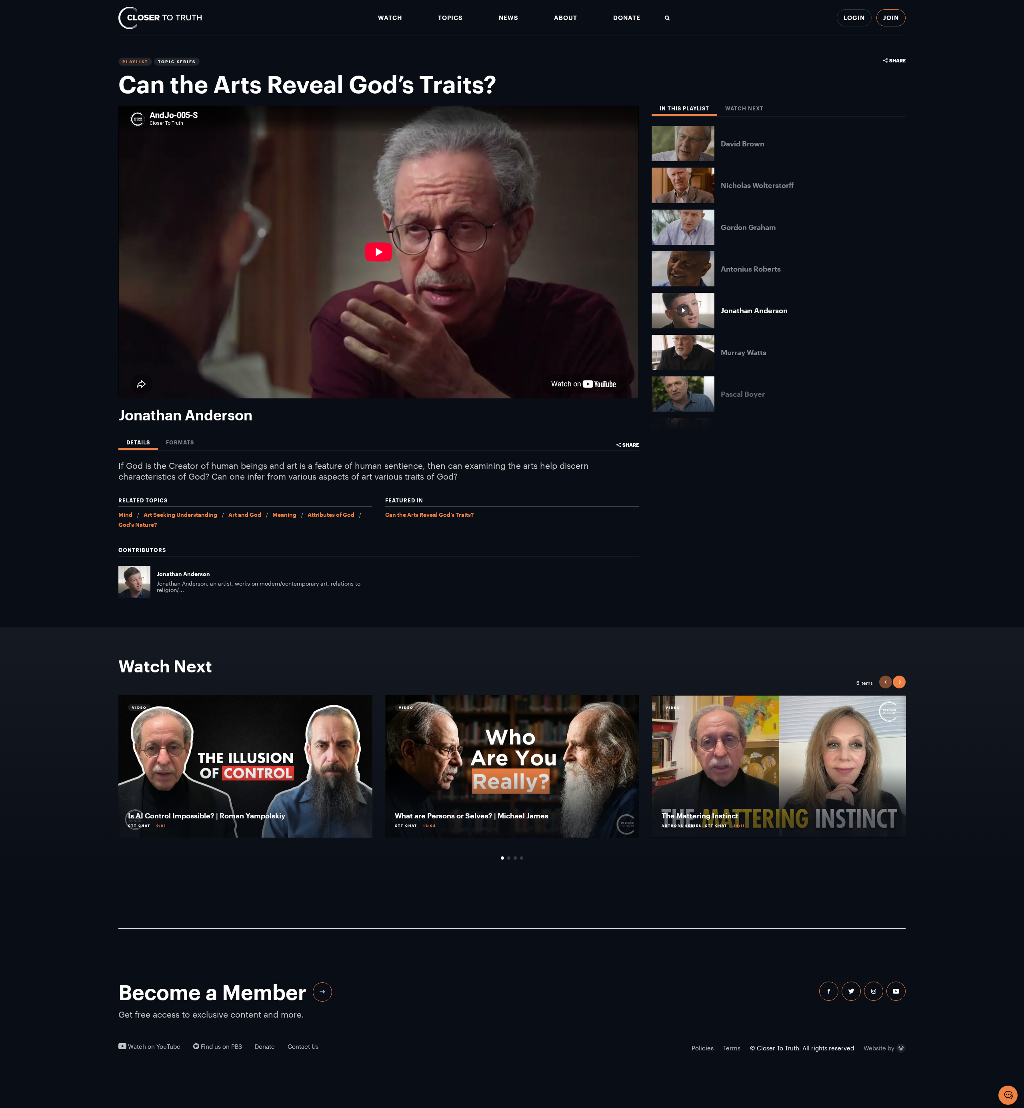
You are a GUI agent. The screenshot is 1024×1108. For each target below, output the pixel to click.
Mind (125, 514)
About (565, 17)
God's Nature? (137, 524)
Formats (180, 443)
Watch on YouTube (153, 1046)
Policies (703, 1048)
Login (854, 17)
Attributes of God (331, 514)
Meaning (284, 514)
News (508, 17)
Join (891, 17)
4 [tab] (521, 858)
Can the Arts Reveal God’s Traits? (429, 514)
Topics (450, 17)
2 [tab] (508, 858)
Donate (626, 17)
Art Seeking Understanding (180, 514)
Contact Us (303, 1046)
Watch (390, 17)
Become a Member (212, 992)
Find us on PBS (220, 1046)
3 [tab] (515, 858)
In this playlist (684, 109)
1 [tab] (502, 858)
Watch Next (744, 109)
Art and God (244, 514)
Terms (731, 1048)
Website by (879, 1048)
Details (138, 443)
